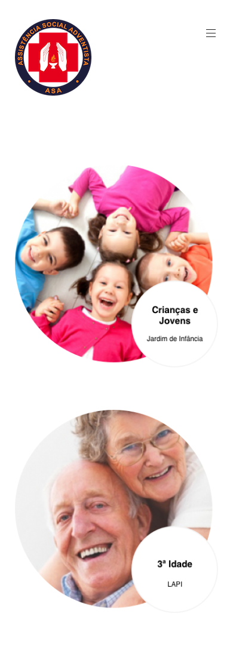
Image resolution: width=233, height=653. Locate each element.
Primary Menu (211, 33)
